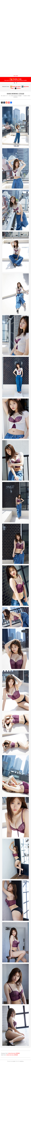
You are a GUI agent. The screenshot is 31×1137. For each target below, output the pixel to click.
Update (18, 88)
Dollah (14, 1061)
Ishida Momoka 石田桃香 (16, 95)
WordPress (22, 1061)
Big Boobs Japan (16, 86)
